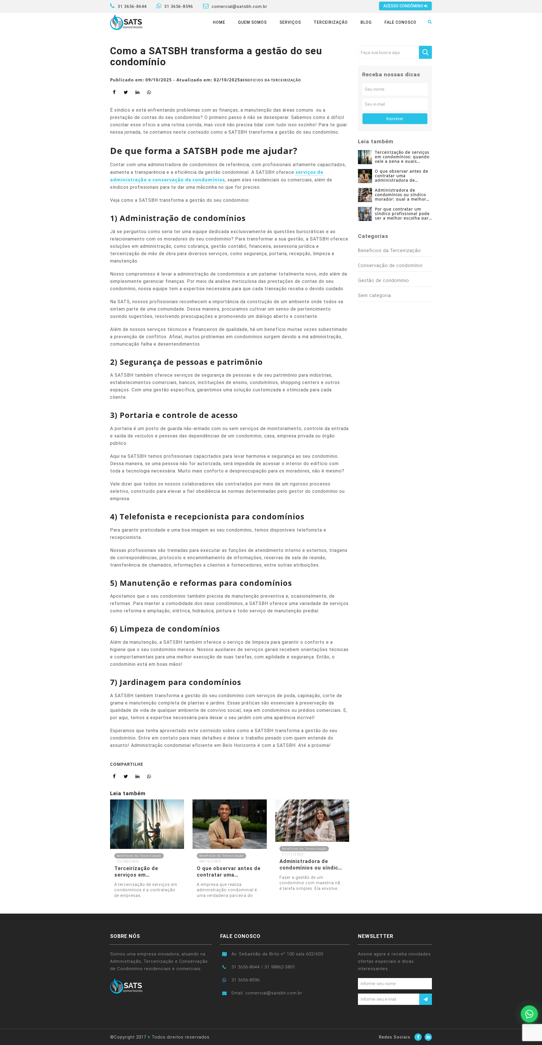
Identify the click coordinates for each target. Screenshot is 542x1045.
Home (219, 22)
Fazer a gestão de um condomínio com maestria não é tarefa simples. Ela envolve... (311, 883)
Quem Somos (252, 22)
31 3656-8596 (178, 6)
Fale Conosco (400, 22)
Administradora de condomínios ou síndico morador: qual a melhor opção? (400, 194)
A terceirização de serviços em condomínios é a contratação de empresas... (145, 890)
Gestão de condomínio (383, 280)
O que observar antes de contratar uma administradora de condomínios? (401, 175)
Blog (366, 22)
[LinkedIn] (428, 1037)
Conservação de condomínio (390, 265)
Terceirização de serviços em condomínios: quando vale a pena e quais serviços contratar (402, 156)
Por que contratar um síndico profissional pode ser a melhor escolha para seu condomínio (403, 213)
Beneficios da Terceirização (270, 80)
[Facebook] (418, 1037)
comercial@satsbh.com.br (239, 6)
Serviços (290, 22)
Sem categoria (374, 295)
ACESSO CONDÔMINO (403, 6)
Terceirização (331, 22)
